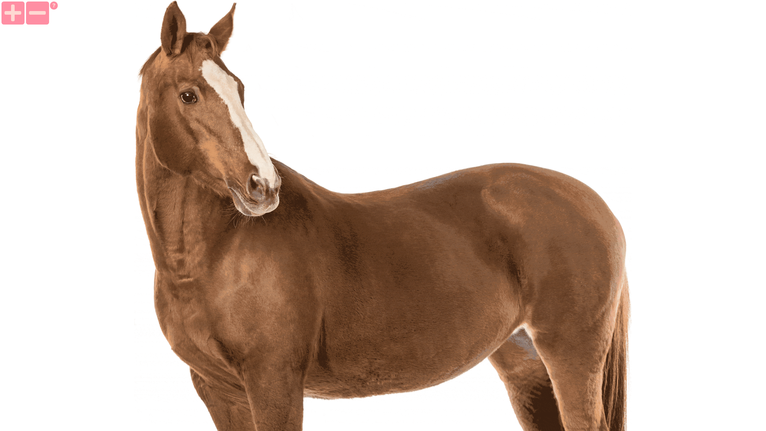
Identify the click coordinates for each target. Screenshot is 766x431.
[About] (54, 5)
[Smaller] (37, 13)
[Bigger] (13, 13)
